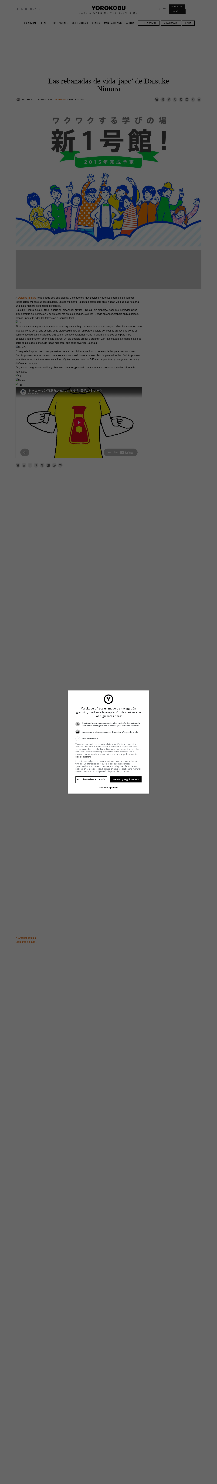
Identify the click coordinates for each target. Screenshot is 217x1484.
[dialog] (108, 742)
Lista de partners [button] (83, 756)
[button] (108, 739)
